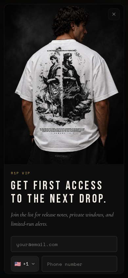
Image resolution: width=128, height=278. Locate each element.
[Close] (114, 14)
